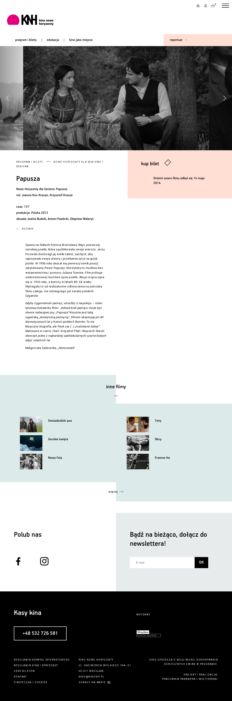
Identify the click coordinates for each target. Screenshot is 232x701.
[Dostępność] (196, 6)
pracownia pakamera (179, 679)
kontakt (20, 676)
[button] (224, 98)
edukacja (53, 40)
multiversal (208, 679)
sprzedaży (50, 665)
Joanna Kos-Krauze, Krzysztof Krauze (47, 195)
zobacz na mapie (92, 682)
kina (35, 665)
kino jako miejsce (81, 40)
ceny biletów (24, 671)
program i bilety (26, 40)
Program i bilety (29, 162)
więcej (113, 491)
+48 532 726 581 (40, 633)
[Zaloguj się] (205, 6)
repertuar (176, 40)
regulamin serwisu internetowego (42, 660)
